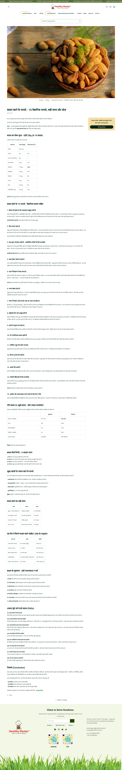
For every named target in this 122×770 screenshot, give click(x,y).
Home (41, 100)
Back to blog (62, 700)
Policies (71, 725)
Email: (88, 728)
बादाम (8, 126)
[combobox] (61, 21)
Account (49, 725)
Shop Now (39, 690)
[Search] (9, 7)
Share (10, 695)
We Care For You (60, 725)
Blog (47, 100)
